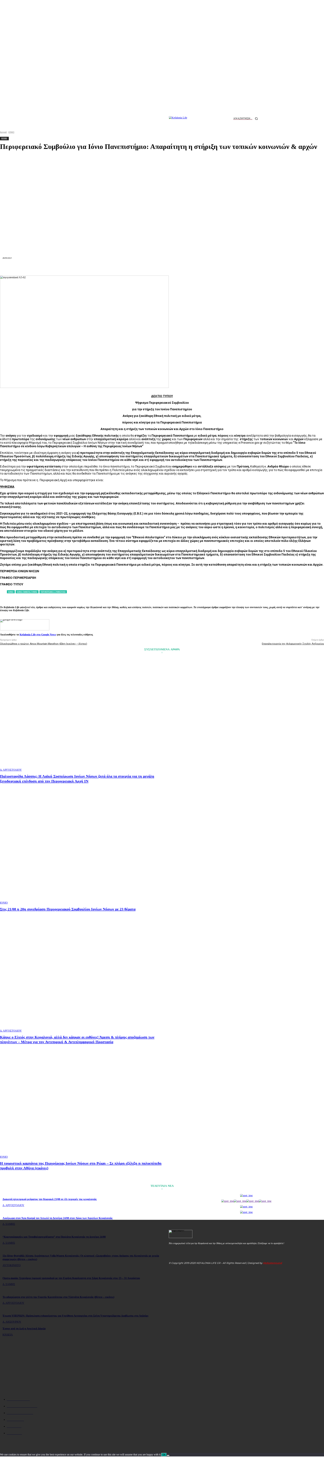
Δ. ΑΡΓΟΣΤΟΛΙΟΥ (11, 769)
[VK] (198, 267)
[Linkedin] (149, 267)
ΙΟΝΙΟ (4, 902)
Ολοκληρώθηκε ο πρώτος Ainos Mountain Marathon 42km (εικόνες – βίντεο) (43, 643)
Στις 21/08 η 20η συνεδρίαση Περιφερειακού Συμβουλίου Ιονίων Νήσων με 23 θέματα (68, 909)
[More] (222, 267)
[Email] (162, 267)
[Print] (174, 267)
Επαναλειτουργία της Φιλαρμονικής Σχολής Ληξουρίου (293, 643)
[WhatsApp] (137, 267)
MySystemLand (272, 1263)
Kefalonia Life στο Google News (38, 634)
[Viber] (210, 267)
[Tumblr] (186, 267)
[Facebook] (101, 267)
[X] (113, 267)
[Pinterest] (125, 267)
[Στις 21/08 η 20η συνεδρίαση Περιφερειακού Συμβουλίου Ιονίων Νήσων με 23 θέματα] (81, 847)
